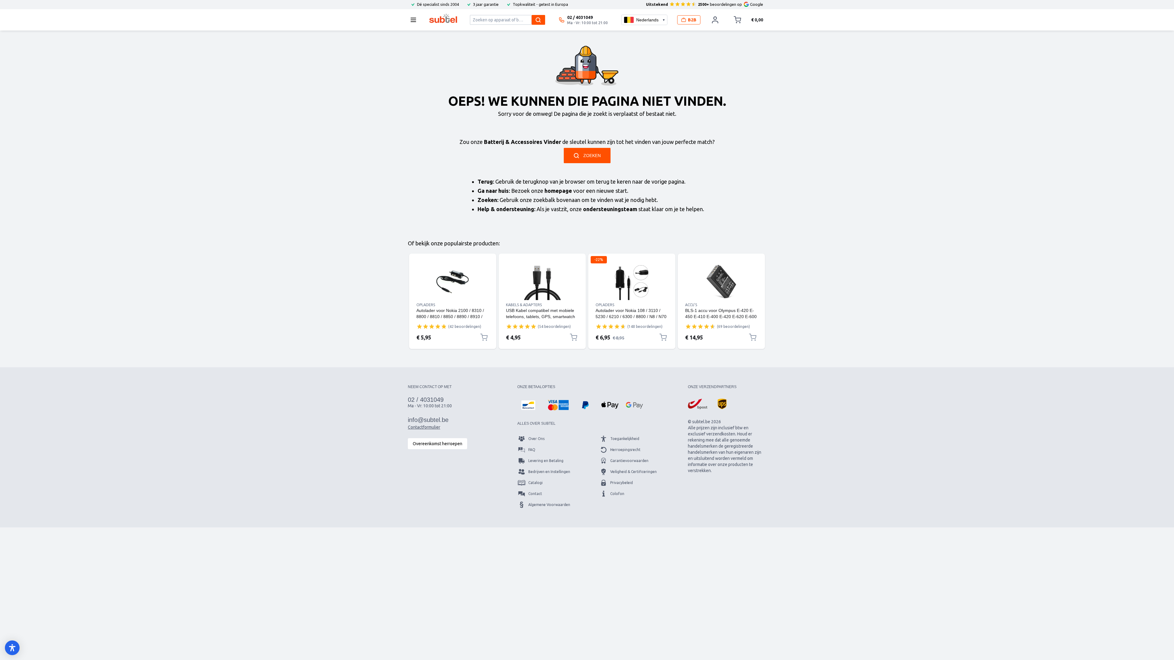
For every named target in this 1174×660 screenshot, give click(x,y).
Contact (535, 494)
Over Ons (536, 439)
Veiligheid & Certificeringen (633, 472)
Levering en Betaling (545, 461)
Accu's (691, 305)
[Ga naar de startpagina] (443, 18)
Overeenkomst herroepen (437, 443)
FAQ (531, 450)
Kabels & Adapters (524, 305)
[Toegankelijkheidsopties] (12, 647)
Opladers (425, 305)
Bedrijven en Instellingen (549, 472)
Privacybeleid (621, 483)
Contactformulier (424, 427)
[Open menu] (415, 20)
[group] (431, 326)
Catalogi (535, 483)
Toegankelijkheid (624, 439)
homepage (558, 191)
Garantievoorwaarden (629, 461)
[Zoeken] (538, 20)
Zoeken (592, 155)
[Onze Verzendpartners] (697, 404)
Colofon (617, 494)
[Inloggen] (715, 20)
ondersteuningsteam (610, 209)
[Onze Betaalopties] (528, 405)
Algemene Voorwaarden (549, 505)
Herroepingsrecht (625, 450)
